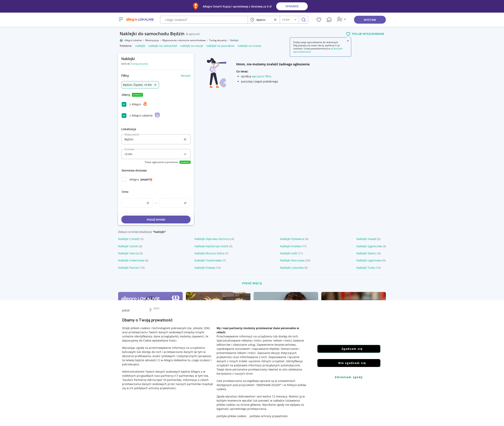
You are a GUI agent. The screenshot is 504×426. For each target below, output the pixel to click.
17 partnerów (184, 376)
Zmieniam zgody (349, 377)
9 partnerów (172, 380)
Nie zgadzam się (352, 363)
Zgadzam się (352, 349)
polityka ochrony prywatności (269, 416)
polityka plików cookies (231, 416)
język (156, 308)
